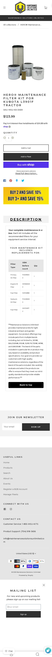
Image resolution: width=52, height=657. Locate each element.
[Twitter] (23, 181)
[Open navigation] (6, 7)
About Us (8, 478)
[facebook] (5, 509)
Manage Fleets (10, 494)
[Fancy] (17, 181)
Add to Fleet (26, 157)
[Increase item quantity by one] (13, 138)
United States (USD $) (25, 553)
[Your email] (12, 426)
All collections (9, 25)
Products (7, 468)
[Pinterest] (11, 181)
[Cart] (46, 7)
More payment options (26, 171)
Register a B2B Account (15, 489)
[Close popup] (44, 585)
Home (6, 462)
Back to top (26, 385)
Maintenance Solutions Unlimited (28, 572)
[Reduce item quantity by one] (5, 138)
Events (6, 484)
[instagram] (11, 509)
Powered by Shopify (26, 575)
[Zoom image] (26, 58)
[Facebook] (5, 181)
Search (6, 473)
